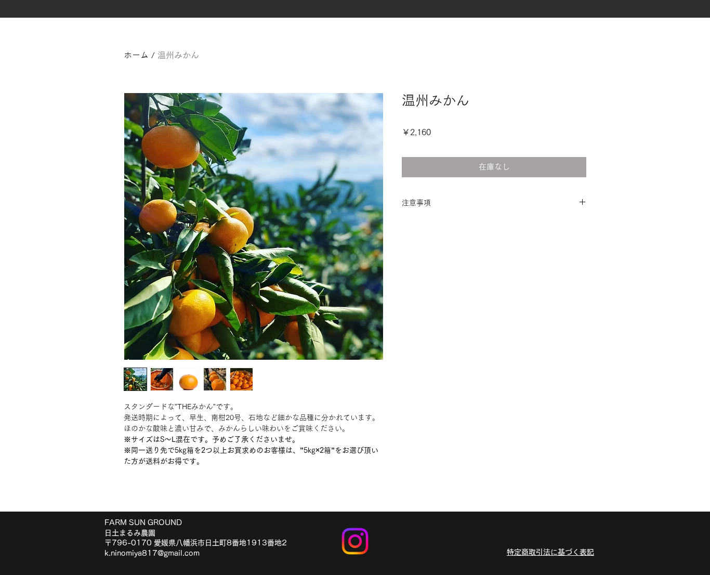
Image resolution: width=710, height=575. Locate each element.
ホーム (136, 55)
